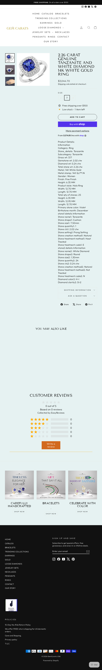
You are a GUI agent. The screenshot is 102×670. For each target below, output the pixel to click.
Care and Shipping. (13, 635)
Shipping (62, 84)
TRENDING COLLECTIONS (51, 18)
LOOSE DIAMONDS (50, 27)
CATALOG (47, 13)
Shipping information (77, 290)
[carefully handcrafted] (19, 485)
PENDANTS (39, 36)
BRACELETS (62, 13)
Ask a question (77, 296)
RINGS (52, 36)
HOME (36, 13)
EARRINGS (46, 23)
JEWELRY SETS (41, 32)
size (60, 93)
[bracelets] (51, 485)
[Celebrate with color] (82, 485)
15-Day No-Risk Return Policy (18, 625)
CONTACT (63, 36)
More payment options (77, 130)
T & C (7, 643)
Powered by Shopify (51, 660)
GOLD (58, 23)
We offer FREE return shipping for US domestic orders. (25, 630)
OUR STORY (51, 41)
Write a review (51, 445)
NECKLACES (62, 32)
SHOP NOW (19, 512)
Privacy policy (11, 639)
